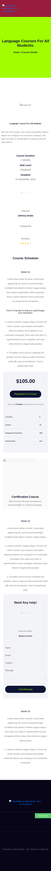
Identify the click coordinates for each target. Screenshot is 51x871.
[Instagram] (25, 825)
